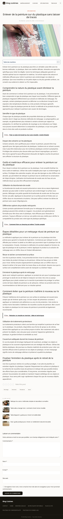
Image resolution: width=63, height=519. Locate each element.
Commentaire (8, 441)
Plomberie (22, 389)
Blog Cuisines (8, 501)
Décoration (44, 3)
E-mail (5, 470)
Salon (29, 389)
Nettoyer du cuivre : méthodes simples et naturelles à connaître (29, 401)
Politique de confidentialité (12, 510)
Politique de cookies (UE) (31, 510)
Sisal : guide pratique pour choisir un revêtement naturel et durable (30, 422)
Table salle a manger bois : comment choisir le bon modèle (27, 408)
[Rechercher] (60, 3)
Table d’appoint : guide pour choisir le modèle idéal (25, 415)
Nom (5, 461)
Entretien (14, 389)
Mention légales (20, 506)
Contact (5, 506)
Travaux (54, 3)
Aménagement (25, 3)
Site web (5, 478)
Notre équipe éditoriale (35, 506)
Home (11, 506)
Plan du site (49, 506)
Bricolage (6, 389)
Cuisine (35, 3)
